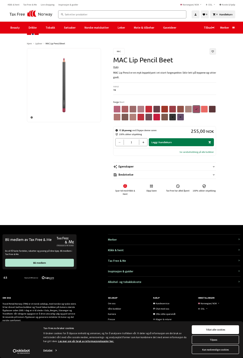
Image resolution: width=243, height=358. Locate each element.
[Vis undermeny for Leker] (129, 28)
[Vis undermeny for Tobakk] (59, 28)
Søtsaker (70, 27)
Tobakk (50, 27)
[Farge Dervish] (141, 109)
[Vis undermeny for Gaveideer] (180, 28)
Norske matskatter (96, 27)
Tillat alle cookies (215, 329)
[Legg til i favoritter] (212, 51)
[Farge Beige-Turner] (180, 109)
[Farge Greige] (164, 117)
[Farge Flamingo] (204, 109)
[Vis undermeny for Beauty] (24, 28)
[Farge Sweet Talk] (125, 109)
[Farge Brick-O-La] (172, 109)
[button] (197, 152)
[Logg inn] (196, 14)
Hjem (29, 43)
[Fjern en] (121, 142)
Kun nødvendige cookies (215, 349)
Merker (224, 27)
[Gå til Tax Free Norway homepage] (31, 14)
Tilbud (208, 27)
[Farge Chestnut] (125, 117)
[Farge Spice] (133, 117)
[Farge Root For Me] (212, 109)
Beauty (15, 27)
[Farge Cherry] (141, 117)
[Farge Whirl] (133, 109)
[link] (13, 4)
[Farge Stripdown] (188, 109)
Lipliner (38, 43)
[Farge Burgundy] (157, 109)
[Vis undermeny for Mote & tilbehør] (159, 28)
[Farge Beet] (196, 109)
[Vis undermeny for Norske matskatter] (113, 28)
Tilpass (213, 339)
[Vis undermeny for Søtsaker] (80, 28)
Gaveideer (169, 27)
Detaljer (48, 350)
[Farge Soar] (117, 109)
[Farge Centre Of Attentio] (157, 117)
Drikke (33, 27)
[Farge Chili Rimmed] (164, 109)
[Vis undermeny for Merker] (233, 28)
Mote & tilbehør (144, 27)
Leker (121, 27)
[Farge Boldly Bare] (117, 117)
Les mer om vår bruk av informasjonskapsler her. (86, 341)
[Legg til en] (142, 142)
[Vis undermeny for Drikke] (41, 28)
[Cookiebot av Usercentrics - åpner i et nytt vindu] (21, 351)
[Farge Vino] (149, 117)
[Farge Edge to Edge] (149, 109)
